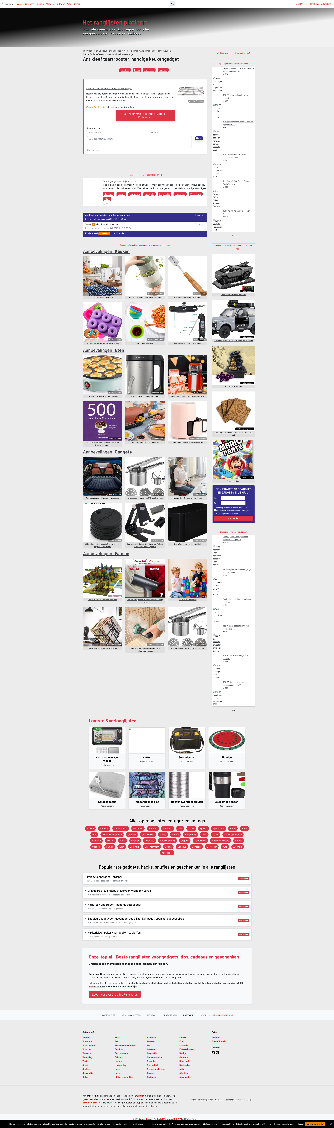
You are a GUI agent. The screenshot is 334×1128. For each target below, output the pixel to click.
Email (216, 503)
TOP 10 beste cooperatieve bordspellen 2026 (234, 156)
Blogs (249, 1100)
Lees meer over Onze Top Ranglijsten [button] (115, 994)
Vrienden (104, 828)
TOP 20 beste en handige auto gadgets (235, 96)
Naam (216, 498)
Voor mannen (120, 828)
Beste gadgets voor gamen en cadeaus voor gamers (235, 538)
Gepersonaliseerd (220, 840)
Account (216, 1037)
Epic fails (134, 846)
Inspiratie (164, 194)
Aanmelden (233, 518)
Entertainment (152, 846)
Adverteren (170, 1015)
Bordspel (196, 846)
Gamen (76, 3)
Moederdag (190, 834)
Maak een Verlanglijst (320, 3)
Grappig (185, 840)
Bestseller (212, 846)
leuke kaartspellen (161, 982)
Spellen (203, 828)
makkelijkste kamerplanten (208, 982)
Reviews (151, 1015)
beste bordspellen (141, 982)
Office (163, 834)
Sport (191, 828)
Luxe (204, 834)
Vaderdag (167, 828)
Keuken (125, 70)
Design (168, 846)
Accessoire (167, 852)
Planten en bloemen (112, 834)
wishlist (140, 1095)
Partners (188, 1015)
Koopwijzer (108, 1015)
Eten (137, 70)
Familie (163, 70)
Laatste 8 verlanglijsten (112, 720)
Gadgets (50, 3)
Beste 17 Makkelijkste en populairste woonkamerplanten (238, 69)
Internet (135, 840)
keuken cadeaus (97, 986)
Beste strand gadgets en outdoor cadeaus (237, 600)
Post (200, 138)
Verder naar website (314, 1124)
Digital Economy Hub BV (168, 1119)
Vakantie (153, 828)
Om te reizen (148, 834)
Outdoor (60, 3)
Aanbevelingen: (106, 251)
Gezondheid (200, 840)
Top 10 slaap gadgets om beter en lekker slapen (237, 627)
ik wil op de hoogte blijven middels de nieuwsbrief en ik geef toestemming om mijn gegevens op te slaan (233, 510)
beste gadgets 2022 (233, 982)
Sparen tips (218, 828)
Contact (218, 1100)
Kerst (122, 840)
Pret (94, 834)
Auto (69, 3)
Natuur (175, 834)
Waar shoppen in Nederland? (218, 1015)
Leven (121, 194)
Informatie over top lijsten (202, 1100)
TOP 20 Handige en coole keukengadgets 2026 (233, 683)
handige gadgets (91, 1102)
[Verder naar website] (330, 1124)
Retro (233, 828)
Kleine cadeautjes (233, 834)
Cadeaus (40, 3)
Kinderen (180, 194)
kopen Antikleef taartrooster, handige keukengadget (147, 115)
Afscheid (237, 846)
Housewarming (167, 840)
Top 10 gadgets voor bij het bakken (120, 181)
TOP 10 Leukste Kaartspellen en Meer (236, 212)
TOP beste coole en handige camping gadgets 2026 (238, 123)
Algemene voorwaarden (234, 1100)
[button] (25, 4)
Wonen (90, 828)
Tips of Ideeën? (220, 1041)
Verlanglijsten (131, 1015)
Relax (244, 828)
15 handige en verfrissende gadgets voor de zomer (238, 571)
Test (180, 828)
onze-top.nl (146, 1119)
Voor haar (195, 194)
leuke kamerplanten (182, 982)
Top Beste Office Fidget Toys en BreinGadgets (236, 182)
